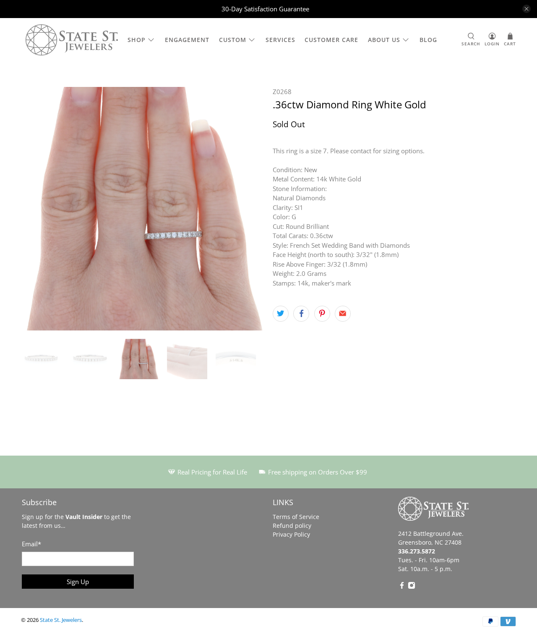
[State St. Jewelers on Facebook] (402, 587)
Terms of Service (296, 517)
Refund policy (292, 526)
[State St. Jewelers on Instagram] (411, 587)
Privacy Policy (291, 534)
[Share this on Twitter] (281, 314)
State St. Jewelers (61, 620)
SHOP (137, 40)
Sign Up (78, 581)
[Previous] (34, 208)
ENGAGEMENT (187, 40)
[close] (526, 9)
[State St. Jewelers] (72, 40)
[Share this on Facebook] (301, 314)
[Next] (251, 208)
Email (31, 544)
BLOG (428, 40)
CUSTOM (232, 40)
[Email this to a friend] (343, 314)
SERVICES (280, 40)
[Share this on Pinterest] (322, 314)
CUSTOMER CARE (331, 40)
